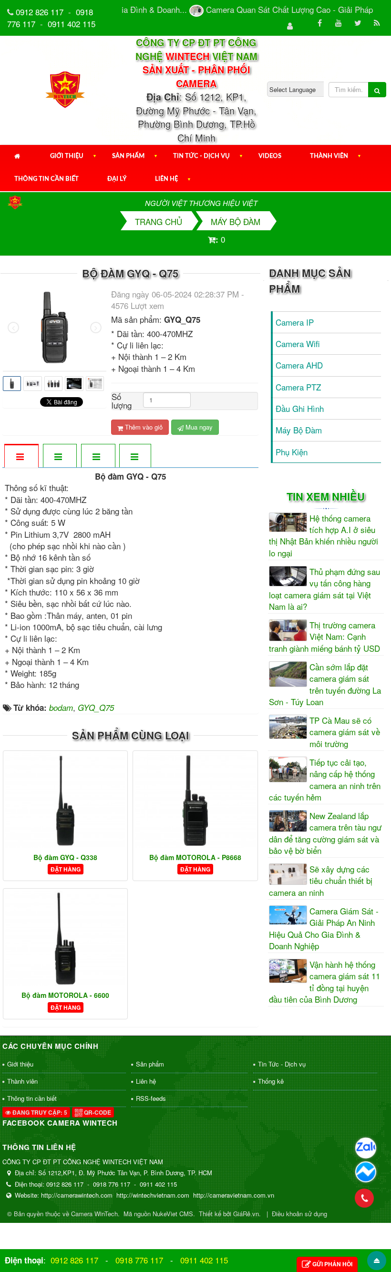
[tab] (21, 456)
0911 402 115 (71, 24)
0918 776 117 (139, 1260)
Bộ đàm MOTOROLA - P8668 (195, 857)
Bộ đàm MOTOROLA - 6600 (65, 995)
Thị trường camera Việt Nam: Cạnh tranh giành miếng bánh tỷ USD (324, 636)
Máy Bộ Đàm (299, 430)
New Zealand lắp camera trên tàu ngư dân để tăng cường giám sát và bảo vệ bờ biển (325, 833)
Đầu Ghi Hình (300, 408)
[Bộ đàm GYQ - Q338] (65, 800)
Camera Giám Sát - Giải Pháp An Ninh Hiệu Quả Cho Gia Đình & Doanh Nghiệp (324, 928)
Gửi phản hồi (332, 1264)
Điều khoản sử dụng (299, 1213)
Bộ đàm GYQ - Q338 (65, 857)
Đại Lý (116, 179)
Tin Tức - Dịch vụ (201, 156)
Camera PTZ (298, 387)
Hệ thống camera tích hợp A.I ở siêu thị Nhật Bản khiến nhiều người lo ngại (323, 536)
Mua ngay (198, 426)
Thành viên (329, 156)
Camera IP (295, 322)
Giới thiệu (66, 156)
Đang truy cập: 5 (39, 1112)
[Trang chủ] (18, 156)
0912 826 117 (39, 12)
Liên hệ (166, 179)
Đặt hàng (66, 869)
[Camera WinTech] (65, 89)
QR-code (96, 1112)
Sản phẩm (128, 156)
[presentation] (13, 327)
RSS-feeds (151, 1098)
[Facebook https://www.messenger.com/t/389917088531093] (365, 1171)
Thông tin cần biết (46, 179)
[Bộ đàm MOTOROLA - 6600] (65, 938)
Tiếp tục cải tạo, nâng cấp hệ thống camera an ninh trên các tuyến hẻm (325, 780)
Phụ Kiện (292, 452)
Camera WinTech (94, 1213)
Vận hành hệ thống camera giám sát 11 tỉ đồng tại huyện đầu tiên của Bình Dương (324, 982)
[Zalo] (365, 1148)
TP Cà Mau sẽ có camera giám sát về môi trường (344, 732)
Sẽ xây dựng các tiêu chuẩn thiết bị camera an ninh (320, 880)
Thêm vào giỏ (143, 426)
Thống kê (271, 1081)
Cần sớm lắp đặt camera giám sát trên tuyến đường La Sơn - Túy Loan (325, 684)
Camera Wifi (298, 343)
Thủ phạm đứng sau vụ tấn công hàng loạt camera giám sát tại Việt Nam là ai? (324, 589)
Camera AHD (299, 365)
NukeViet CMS (173, 1213)
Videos (269, 156)
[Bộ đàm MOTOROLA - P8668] (195, 800)
